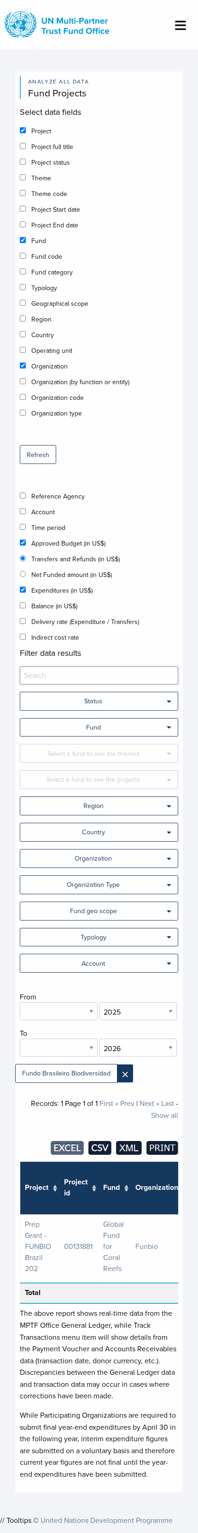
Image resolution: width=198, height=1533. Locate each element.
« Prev (124, 1103)
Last (167, 1103)
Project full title (52, 146)
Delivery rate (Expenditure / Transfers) (85, 621)
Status (93, 701)
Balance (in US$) (54, 606)
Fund (38, 240)
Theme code (49, 193)
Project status (50, 162)
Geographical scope (59, 303)
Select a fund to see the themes (93, 753)
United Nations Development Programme (107, 1520)
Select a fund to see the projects (93, 779)
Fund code (46, 256)
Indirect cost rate (55, 637)
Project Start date (55, 209)
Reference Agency (58, 496)
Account (43, 512)
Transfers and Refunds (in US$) (75, 559)
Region (41, 319)
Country (42, 334)
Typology (44, 287)
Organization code (57, 397)
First (106, 1103)
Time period (48, 527)
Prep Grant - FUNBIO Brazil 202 (38, 1246)
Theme (41, 178)
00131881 (78, 1246)
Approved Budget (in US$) (68, 543)
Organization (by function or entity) (80, 381)
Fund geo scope (93, 910)
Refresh (38, 454)
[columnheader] (39, 1188)
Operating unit (51, 350)
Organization (49, 366)
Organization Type (93, 884)
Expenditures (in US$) (62, 590)
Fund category (52, 272)
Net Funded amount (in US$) (71, 574)
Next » (149, 1103)
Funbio (146, 1246)
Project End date (54, 225)
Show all (164, 1115)
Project (41, 131)
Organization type (56, 413)
